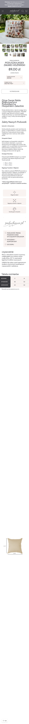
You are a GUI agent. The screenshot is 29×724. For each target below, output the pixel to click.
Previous (1, 29)
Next (27, 29)
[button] (2, 11)
